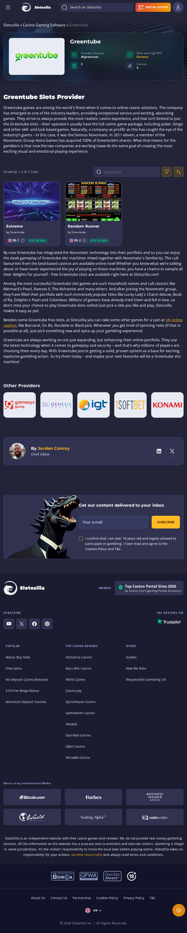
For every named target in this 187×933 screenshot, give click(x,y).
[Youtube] (8, 623)
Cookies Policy (107, 898)
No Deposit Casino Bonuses (27, 679)
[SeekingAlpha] (93, 817)
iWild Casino (75, 679)
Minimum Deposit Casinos (26, 702)
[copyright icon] (32, 817)
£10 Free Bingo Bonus (22, 690)
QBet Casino (75, 746)
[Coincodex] (155, 817)
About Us (38, 898)
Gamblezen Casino (80, 713)
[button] (23, 240)
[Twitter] (21, 623)
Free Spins (14, 668)
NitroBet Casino (78, 757)
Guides (131, 657)
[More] (178, 910)
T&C (153, 898)
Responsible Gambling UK (146, 679)
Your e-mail (92, 522)
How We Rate (136, 668)
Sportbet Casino (78, 735)
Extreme (143, 57)
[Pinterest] (47, 623)
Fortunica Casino (79, 657)
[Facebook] (34, 623)
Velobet (71, 724)
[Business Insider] (155, 797)
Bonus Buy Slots (18, 657)
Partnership (82, 898)
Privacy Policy (134, 898)
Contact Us (59, 898)
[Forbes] (93, 797)
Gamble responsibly (86, 854)
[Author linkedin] (159, 451)
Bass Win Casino (78, 668)
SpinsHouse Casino (80, 702)
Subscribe (165, 522)
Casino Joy (73, 690)
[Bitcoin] (32, 797)
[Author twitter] (172, 451)
